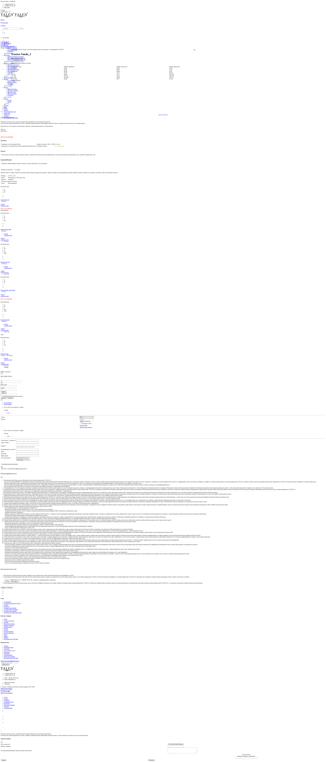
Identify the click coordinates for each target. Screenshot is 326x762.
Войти (2, 20)
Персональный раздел (10, 661)
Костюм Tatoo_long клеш (8, 290)
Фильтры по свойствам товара (13, 612)
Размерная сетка (8, 647)
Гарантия (6, 652)
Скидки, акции (5, 42)
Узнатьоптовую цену (5, 205)
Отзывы (3, 25)
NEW (5, 619)
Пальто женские (8, 631)
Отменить (3, 398)
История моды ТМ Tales (11, 639)
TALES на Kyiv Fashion (11, 609)
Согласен (9, 587)
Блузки (6, 630)
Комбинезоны (8, 627)
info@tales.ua (14, 581)
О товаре (17, 169)
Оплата (6, 646)
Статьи (6, 605)
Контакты (7, 653)
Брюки (6, 628)
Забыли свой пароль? (86, 427)
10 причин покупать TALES (12, 603)
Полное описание (7, 169)
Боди (5, 634)
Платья (6, 622)
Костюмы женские (9, 624)
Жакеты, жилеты (9, 625)
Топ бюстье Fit (5, 200)
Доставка (6, 649)
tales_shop (7, 7)
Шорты (6, 637)
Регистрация (4, 22)
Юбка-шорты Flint (6, 229)
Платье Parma (4, 354)
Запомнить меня (86, 423)
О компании (7, 602)
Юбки (6, 636)
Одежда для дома (9, 621)
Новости (6, 606)
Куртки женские (9, 633)
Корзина (3, 690)
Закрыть (3, 587)
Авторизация (8, 403)
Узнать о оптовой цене (163, 114)
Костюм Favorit (5, 262)
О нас (5, 697)
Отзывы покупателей (10, 611)
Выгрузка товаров (9, 656)
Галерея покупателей (10, 608)
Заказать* (10, 398)
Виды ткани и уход (9, 650)
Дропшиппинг (8, 655)
